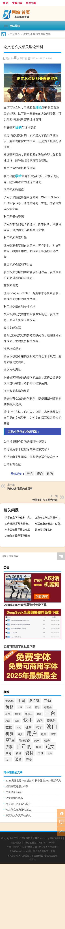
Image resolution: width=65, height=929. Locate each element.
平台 (50, 712)
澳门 (52, 726)
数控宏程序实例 (44, 529)
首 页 (5, 3)
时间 (19, 727)
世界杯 (9, 701)
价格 (9, 706)
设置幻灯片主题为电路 (45, 499)
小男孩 (32, 859)
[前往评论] (61, 822)
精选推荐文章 (16, 842)
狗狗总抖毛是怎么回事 (19, 488)
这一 (8, 759)
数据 (8, 726)
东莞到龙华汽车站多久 (18, 815)
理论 (38, 107)
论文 (50, 746)
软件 (50, 753)
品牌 (7, 714)
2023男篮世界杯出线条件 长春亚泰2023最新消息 (33, 780)
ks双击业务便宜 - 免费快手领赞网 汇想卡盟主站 (49, 523)
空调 (10, 739)
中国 (21, 700)
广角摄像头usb (14, 792)
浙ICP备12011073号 (44, 842)
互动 (47, 700)
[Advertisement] (32, 896)
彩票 (17, 720)
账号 (8, 753)
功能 (28, 707)
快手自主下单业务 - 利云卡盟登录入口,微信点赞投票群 (19, 517)
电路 (43, 734)
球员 (20, 734)
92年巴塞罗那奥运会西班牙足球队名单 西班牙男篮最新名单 (19, 523)
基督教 (18, 714)
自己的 (24, 746)
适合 (18, 758)
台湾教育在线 (12, 464)
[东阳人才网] (32, 13)
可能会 (48, 707)
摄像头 (51, 720)
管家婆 (24, 740)
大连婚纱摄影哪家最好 (17, 535)
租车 (53, 734)
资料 (29, 752)
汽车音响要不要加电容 (17, 529)
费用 (18, 753)
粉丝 (37, 740)
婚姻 (39, 713)
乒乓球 (34, 700)
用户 (32, 733)
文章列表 (17, 3)
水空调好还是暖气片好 (18, 803)
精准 (47, 740)
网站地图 (29, 842)
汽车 (39, 727)
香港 (29, 759)
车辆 (40, 753)
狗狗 (9, 733)
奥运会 (29, 714)
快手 (28, 719)
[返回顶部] (61, 831)
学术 (18, 175)
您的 (40, 720)
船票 (38, 747)
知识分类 (31, 3)
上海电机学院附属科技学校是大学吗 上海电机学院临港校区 (49, 517)
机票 (28, 727)
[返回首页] (61, 813)
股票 (9, 746)
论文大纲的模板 (14, 798)
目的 (18, 127)
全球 (20, 707)
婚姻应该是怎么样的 (17, 786)
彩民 (7, 720)
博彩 (37, 707)
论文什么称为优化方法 (18, 809)
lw (12, 58)
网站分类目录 (56, 838)
